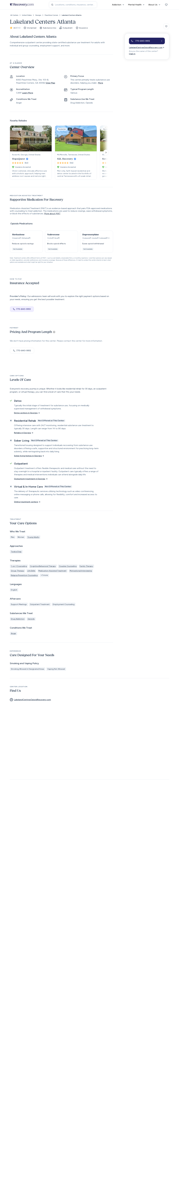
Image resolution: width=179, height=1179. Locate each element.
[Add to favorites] (166, 26)
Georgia (38, 15)
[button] (26, 242)
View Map (50, 83)
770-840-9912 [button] (23, 309)
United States (27, 15)
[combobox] (73, 5)
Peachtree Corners (51, 15)
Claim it (132, 54)
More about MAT (52, 213)
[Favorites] (166, 5)
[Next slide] (106, 152)
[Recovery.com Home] (22, 4)
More (100, 83)
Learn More (27, 93)
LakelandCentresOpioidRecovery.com (145, 47)
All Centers (14, 15)
